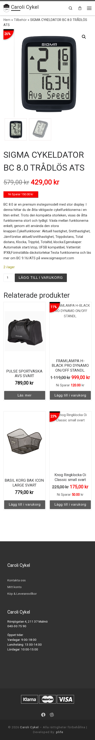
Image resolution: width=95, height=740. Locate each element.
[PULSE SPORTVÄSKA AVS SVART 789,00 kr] (25, 331)
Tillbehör (20, 20)
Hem (6, 20)
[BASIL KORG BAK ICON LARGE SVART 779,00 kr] (25, 440)
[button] (84, 37)
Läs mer (25, 395)
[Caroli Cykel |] (6, 8)
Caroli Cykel (29, 727)
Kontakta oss (16, 580)
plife (59, 732)
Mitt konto (14, 587)
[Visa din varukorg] (80, 8)
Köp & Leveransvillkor (22, 593)
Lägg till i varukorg (41, 278)
